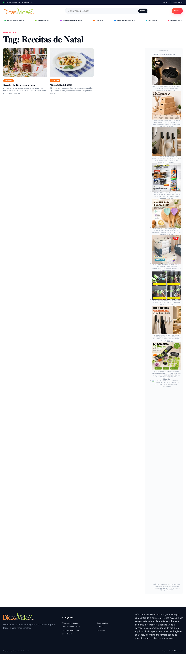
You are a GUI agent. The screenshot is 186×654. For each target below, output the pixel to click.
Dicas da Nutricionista (126, 20)
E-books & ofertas (176, 2)
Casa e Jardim (43, 20)
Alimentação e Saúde (15, 20)
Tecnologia (152, 20)
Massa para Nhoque (61, 85)
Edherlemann (178, 651)
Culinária (99, 20)
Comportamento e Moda (72, 20)
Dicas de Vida (176, 20)
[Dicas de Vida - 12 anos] (18, 616)
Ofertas (177, 11)
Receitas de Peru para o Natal (19, 85)
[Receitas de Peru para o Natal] (25, 62)
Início (165, 2)
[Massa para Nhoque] (72, 62)
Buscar (142, 11)
